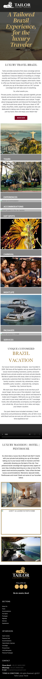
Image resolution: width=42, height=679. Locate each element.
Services (4, 621)
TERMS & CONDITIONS (10, 673)
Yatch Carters (6, 636)
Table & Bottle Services (8, 643)
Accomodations (6, 611)
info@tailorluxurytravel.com (16, 670)
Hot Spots (5, 613)
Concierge (5, 645)
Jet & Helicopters (6, 650)
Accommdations (6, 640)
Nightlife (4, 618)
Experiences (5, 623)
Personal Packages (7, 653)
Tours (3, 609)
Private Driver (5, 648)
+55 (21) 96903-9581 (18, 665)
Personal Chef (6, 638)
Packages (5, 616)
